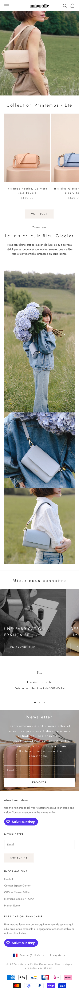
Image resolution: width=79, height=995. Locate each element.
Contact (8, 879)
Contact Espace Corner (17, 886)
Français (56, 955)
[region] (39, 682)
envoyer (39, 782)
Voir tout (39, 214)
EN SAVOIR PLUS (23, 647)
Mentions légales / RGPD (19, 899)
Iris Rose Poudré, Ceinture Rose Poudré (27, 191)
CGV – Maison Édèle (16, 892)
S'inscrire (19, 858)
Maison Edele (12, 906)
